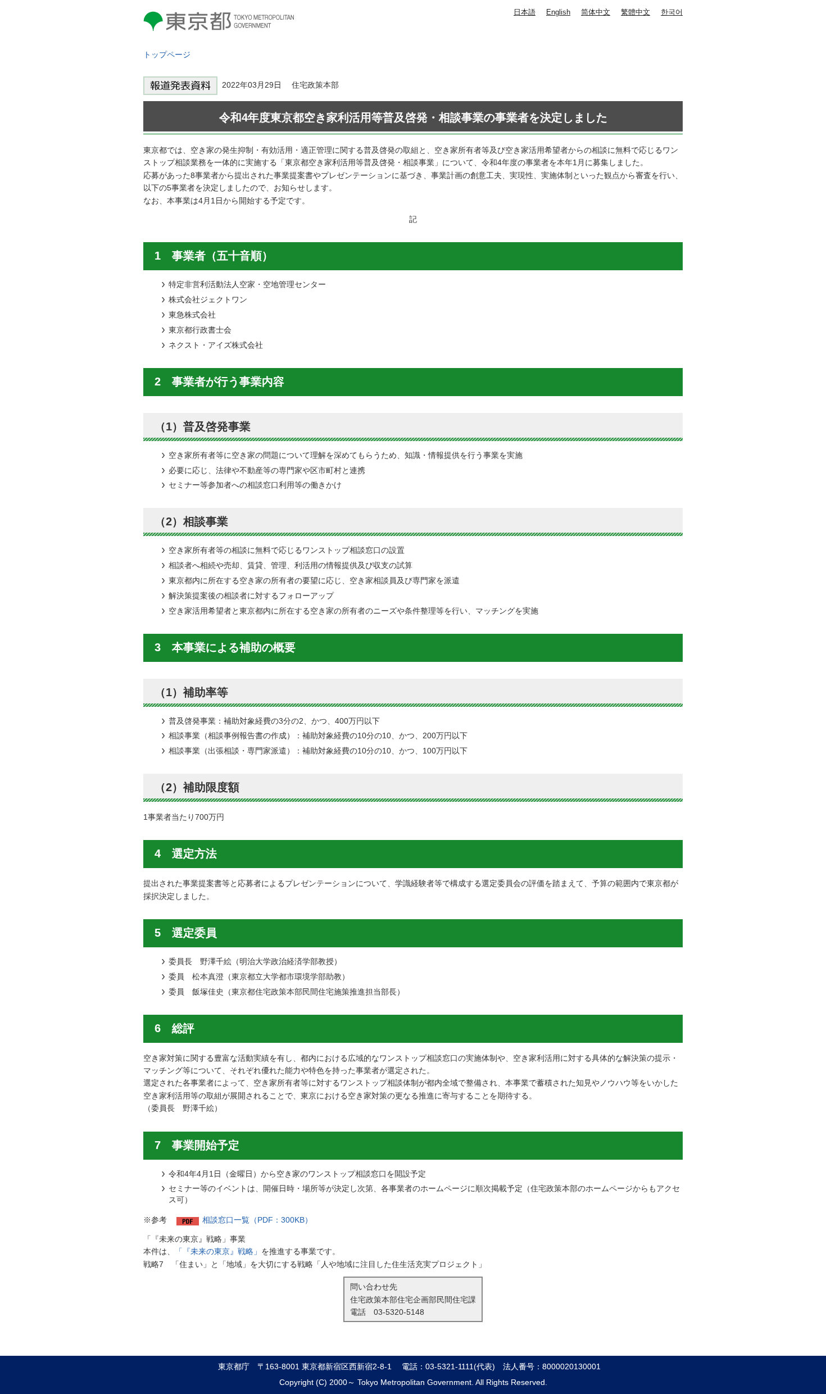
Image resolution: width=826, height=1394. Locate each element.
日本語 (524, 12)
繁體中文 (635, 12)
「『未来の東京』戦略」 (218, 1251)
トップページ (166, 54)
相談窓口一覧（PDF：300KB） (257, 1219)
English (558, 12)
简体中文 (595, 12)
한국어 (672, 12)
